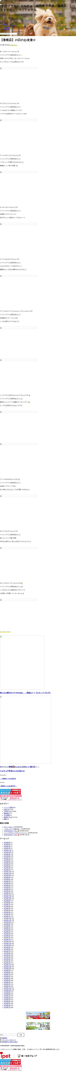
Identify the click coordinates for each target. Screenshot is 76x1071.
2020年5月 (7, 978)
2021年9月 (7, 947)
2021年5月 (7, 955)
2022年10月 (7, 922)
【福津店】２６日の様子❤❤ (8, 786)
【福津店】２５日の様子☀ (8, 778)
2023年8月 (7, 902)
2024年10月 (7, 875)
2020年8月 (7, 972)
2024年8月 (7, 879)
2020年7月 (7, 974)
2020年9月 (7, 970)
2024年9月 (7, 877)
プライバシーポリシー (8, 1040)
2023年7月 (7, 904)
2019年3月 (7, 1003)
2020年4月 (7, 980)
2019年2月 (7, 1005)
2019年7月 (7, 996)
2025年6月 (7, 860)
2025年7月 (7, 858)
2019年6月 (7, 997)
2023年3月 (7, 912)
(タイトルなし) (9, 827)
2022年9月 (7, 924)
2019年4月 (7, 1001)
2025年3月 (7, 866)
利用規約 (4, 1038)
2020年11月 (7, 966)
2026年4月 (7, 848)
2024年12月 (7, 871)
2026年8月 (7, 842)
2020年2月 (7, 984)
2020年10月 (7, 968)
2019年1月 (7, 1007)
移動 (5, 819)
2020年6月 (7, 976)
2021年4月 (7, 957)
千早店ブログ (13, 45)
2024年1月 (7, 893)
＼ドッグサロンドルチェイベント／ (15, 833)
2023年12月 (7, 895)
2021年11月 (7, 943)
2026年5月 (7, 846)
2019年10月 (7, 990)
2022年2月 (7, 937)
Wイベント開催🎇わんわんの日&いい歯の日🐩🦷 (20, 767)
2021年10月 (7, 945)
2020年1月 (7, 986)
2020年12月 (7, 964)
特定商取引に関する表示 (9, 1042)
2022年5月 (7, 932)
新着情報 (7, 29)
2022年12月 (7, 918)
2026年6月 (7, 844)
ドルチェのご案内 (10, 25)
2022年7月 (7, 928)
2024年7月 (7, 881)
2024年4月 (7, 887)
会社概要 (7, 27)
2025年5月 (7, 862)
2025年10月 (7, 852)
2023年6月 (7, 906)
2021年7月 (7, 951)
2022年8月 (7, 926)
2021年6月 (7, 953)
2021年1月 (7, 963)
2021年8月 (7, 949)
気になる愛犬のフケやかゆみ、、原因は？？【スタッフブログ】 (25, 693)
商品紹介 (7, 813)
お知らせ (7, 809)
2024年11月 (7, 873)
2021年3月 (7, 959)
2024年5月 (7, 885)
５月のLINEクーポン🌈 (11, 831)
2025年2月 (7, 867)
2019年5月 (7, 999)
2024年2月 (7, 891)
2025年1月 (7, 869)
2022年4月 (7, 933)
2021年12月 (7, 941)
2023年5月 (7, 908)
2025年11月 (7, 850)
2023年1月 (7, 916)
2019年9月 (7, 992)
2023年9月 (7, 900)
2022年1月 (7, 939)
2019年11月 (7, 988)
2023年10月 (7, 899)
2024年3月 (7, 889)
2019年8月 (7, 994)
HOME (6, 24)
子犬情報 (7, 815)
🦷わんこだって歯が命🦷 (12, 829)
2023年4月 (7, 910)
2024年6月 (7, 883)
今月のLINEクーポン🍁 (11, 835)
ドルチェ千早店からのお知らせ (12, 771)
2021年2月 (7, 961)
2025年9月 (7, 854)
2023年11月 (7, 897)
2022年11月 (7, 920)
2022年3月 (7, 935)
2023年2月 (7, 914)
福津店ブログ (8, 817)
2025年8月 (7, 856)
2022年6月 (7, 930)
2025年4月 (7, 864)
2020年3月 (7, 982)
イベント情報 (8, 807)
